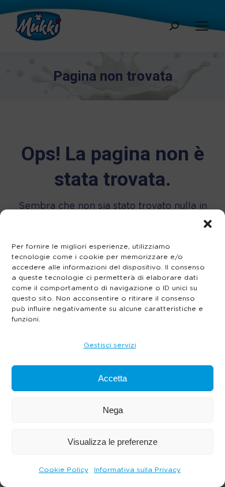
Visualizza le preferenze (113, 442)
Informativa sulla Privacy (137, 469)
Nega (113, 410)
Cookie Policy (63, 469)
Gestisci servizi (110, 345)
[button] (207, 224)
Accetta (112, 378)
